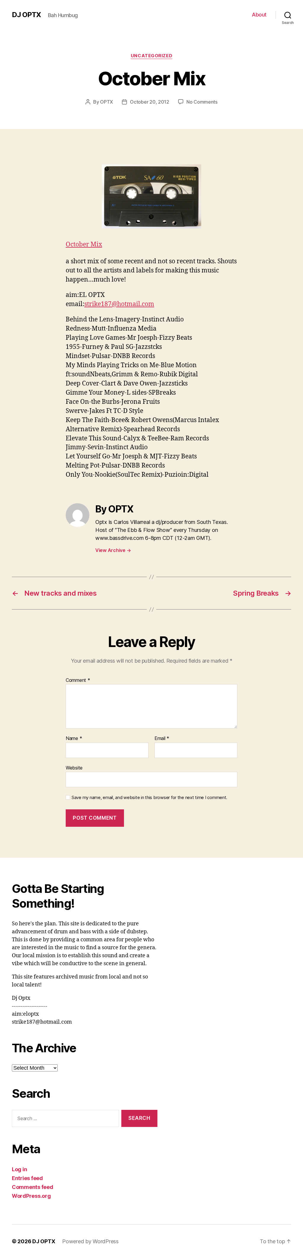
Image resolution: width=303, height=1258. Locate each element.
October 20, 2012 (149, 102)
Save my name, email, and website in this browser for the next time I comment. (149, 797)
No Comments (201, 102)
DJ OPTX (26, 14)
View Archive (113, 550)
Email (161, 738)
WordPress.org (31, 1196)
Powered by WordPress (90, 1241)
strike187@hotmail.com (119, 304)
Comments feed (32, 1187)
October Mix (84, 245)
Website (74, 767)
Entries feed (27, 1178)
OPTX (106, 102)
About (259, 15)
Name (74, 738)
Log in (19, 1169)
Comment (78, 680)
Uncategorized (151, 55)
